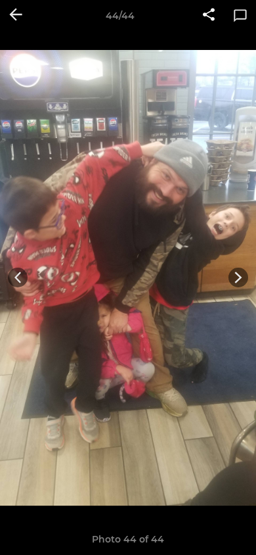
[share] (209, 16)
